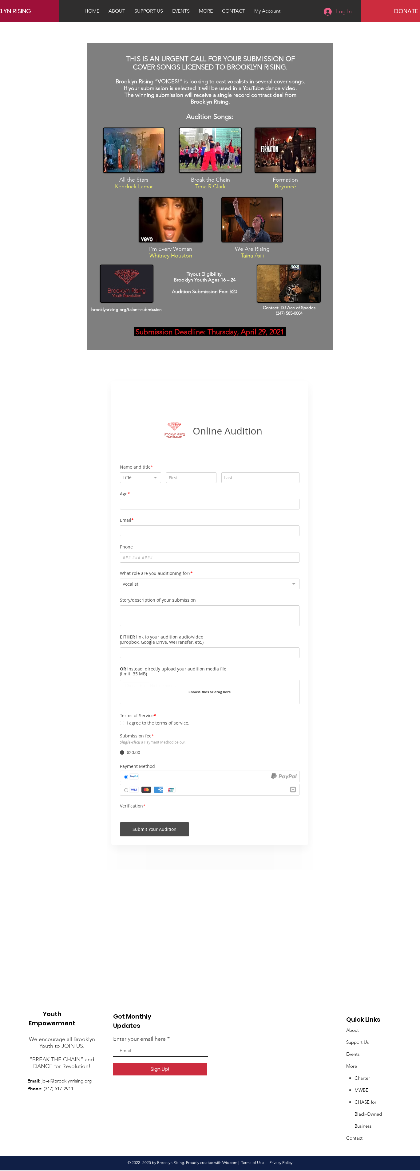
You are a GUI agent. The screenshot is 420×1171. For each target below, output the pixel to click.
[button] (205, 11)
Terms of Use (252, 1162)
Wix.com (229, 1162)
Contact (354, 1138)
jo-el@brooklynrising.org (67, 1081)
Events (352, 1054)
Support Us (357, 1042)
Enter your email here (139, 1039)
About (352, 1030)
